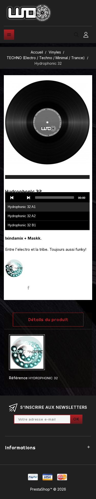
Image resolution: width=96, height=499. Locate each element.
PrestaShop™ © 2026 (48, 489)
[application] (47, 211)
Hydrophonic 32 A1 (22, 207)
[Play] (20, 197)
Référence (18, 378)
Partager (28, 288)
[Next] (28, 197)
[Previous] (12, 197)
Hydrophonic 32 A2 (22, 216)
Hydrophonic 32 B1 (22, 225)
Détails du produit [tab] (48, 319)
